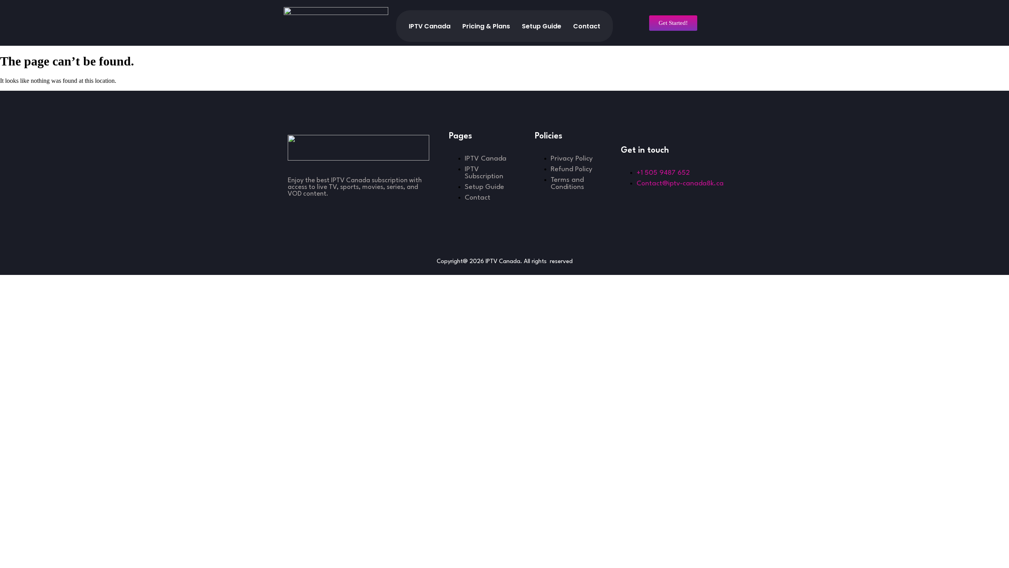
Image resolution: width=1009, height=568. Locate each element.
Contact (586, 26)
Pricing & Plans (486, 26)
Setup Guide (541, 26)
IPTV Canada (430, 26)
